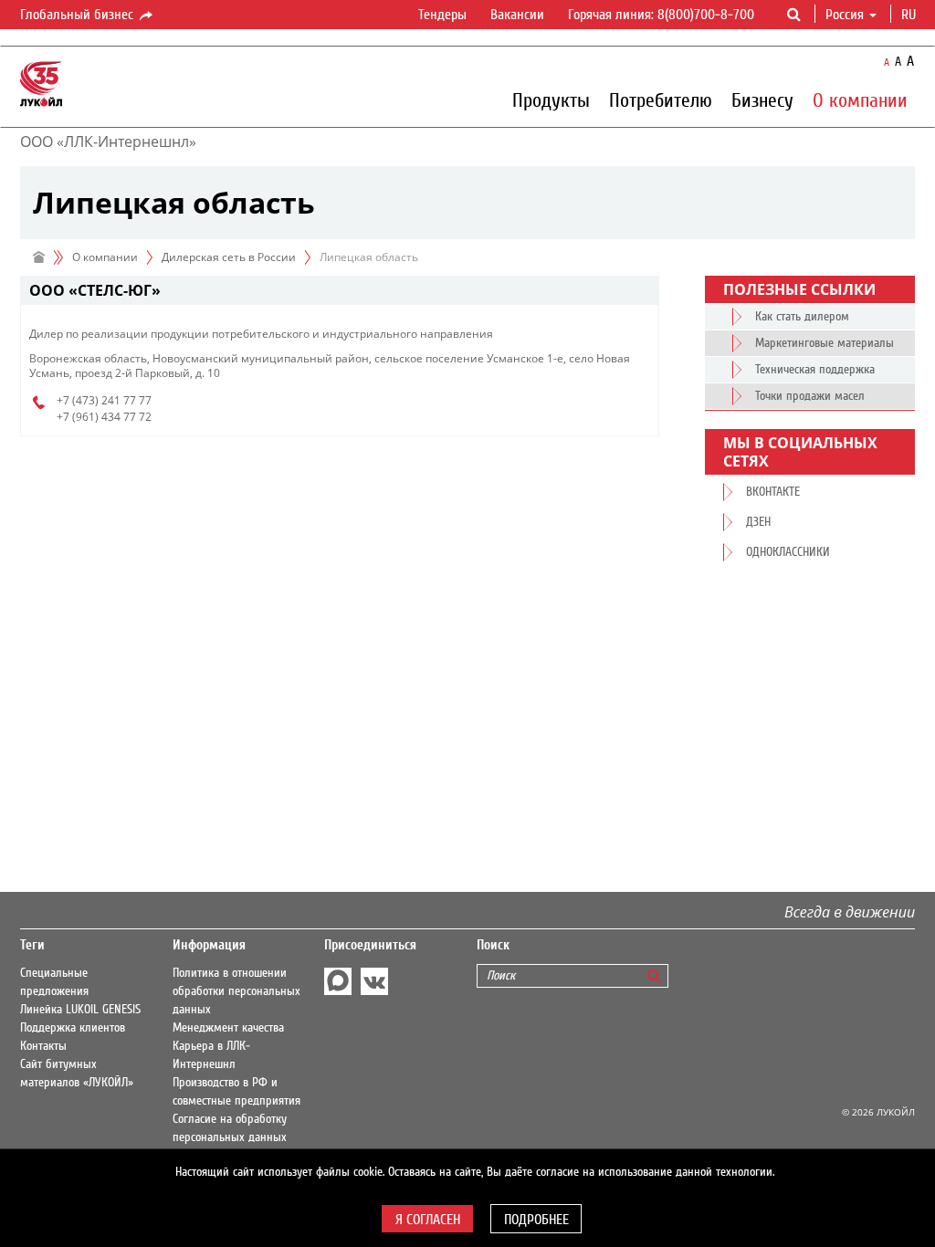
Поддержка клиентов (72, 1028)
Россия (844, 14)
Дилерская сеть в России (229, 257)
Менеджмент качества (228, 1028)
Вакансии (517, 14)
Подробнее (536, 1219)
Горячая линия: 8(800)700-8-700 (661, 14)
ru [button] (910, 14)
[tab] (339, 291)
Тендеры (442, 14)
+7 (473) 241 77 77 (104, 400)
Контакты (43, 1046)
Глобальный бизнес (78, 14)
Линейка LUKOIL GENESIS (80, 1009)
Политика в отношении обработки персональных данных (236, 991)
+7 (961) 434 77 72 (104, 417)
